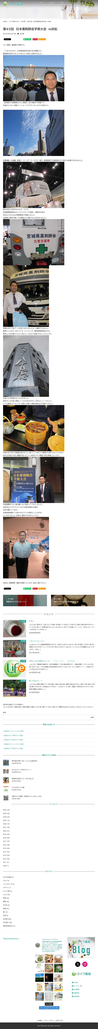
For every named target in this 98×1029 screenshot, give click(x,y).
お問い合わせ (59, 1020)
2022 (4, 824)
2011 (4, 862)
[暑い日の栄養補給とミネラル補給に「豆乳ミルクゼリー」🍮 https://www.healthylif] (58, 977)
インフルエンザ (7, 884)
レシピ (5, 894)
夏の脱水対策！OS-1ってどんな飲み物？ (25, 761)
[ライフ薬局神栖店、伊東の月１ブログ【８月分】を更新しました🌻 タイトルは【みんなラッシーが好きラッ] (39, 996)
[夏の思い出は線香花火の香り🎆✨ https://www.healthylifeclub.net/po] (49, 977)
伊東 (4, 898)
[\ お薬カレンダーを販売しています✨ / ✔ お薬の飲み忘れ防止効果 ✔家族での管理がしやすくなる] (58, 987)
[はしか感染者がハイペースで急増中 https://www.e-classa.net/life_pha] (39, 968)
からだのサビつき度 (18, 787)
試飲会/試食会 (7, 926)
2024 (4, 817)
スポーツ (5, 887)
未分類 (22, 34)
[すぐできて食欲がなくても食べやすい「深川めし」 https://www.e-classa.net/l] (49, 968)
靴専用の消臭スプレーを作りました (23, 779)
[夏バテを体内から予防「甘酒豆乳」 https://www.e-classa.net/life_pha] (58, 958)
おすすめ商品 (7, 877)
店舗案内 (76, 993)
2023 (4, 820)
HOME (76, 982)
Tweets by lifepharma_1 (11, 938)
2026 (4, 810)
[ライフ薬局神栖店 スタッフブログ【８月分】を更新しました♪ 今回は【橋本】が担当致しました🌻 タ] (49, 987)
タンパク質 (6, 891)
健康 (4, 901)
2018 (4, 838)
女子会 (5, 905)
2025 (4, 813)
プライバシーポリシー (49, 1020)
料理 (4, 908)
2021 (4, 827)
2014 (4, 852)
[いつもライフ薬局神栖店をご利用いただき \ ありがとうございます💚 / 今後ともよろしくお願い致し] (58, 996)
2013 (4, 855)
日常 (4, 915)
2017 (4, 841)
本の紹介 (6, 922)
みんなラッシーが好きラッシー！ (22, 770)
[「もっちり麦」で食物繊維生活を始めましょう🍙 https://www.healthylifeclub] (39, 987)
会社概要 (76, 989)
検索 (4, 712)
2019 (4, 834)
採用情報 (76, 996)
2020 (4, 831)
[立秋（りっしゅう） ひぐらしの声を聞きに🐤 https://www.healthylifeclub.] (39, 977)
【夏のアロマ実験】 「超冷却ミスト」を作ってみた (27, 796)
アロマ (5, 881)
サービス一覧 (78, 986)
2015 (4, 848)
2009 (4, 866)
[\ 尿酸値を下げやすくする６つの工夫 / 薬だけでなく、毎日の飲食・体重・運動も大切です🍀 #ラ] (49, 996)
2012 (4, 859)
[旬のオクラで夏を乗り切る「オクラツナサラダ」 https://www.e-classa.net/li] (39, 958)
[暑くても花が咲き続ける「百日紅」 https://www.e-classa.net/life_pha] (58, 968)
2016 (4, 845)
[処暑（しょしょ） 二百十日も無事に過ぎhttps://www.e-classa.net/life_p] (49, 958)
